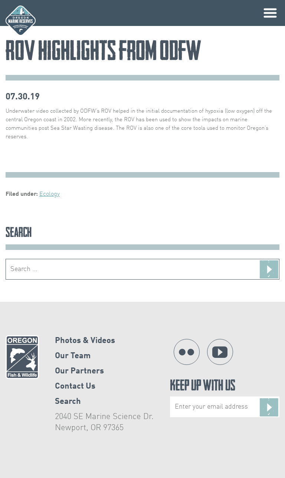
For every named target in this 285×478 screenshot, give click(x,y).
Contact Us (75, 386)
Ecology (49, 194)
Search (68, 402)
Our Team (73, 356)
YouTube (220, 352)
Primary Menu (270, 13)
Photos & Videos (85, 341)
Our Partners (79, 371)
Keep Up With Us (202, 387)
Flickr (187, 352)
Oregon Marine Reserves (21, 21)
